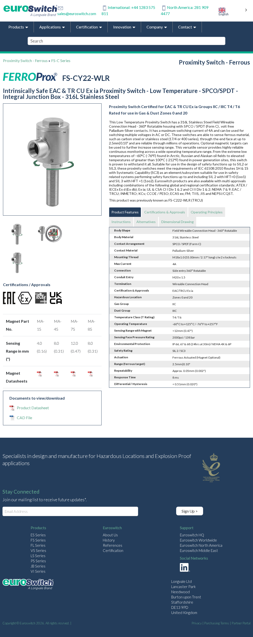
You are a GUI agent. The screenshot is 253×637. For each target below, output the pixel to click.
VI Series (38, 571)
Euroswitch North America (201, 545)
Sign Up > (190, 511)
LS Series (38, 555)
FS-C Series (60, 60)
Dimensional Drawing (177, 222)
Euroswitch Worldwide (198, 540)
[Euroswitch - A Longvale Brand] (27, 585)
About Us (110, 535)
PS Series (38, 561)
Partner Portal (241, 623)
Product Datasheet (33, 407)
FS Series (38, 540)
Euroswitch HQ (192, 535)
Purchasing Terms (216, 623)
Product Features (125, 212)
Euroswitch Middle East (199, 550)
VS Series (38, 550)
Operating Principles (207, 212)
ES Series (38, 535)
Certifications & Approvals (164, 212)
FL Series (38, 545)
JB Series (38, 566)
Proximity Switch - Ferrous (25, 60)
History (109, 540)
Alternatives (146, 222)
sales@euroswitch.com (76, 13)
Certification (113, 550)
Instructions (121, 222)
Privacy (197, 623)
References (112, 545)
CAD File (24, 417)
